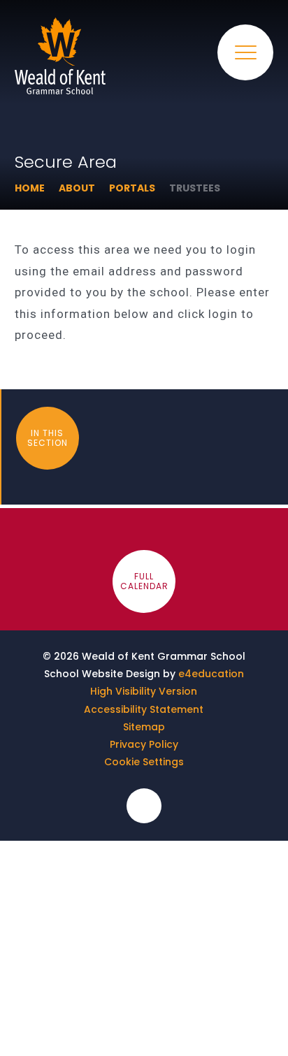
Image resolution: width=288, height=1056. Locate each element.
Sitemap (144, 727)
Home (30, 188)
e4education (211, 674)
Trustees (194, 188)
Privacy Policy (144, 744)
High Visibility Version (143, 691)
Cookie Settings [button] (144, 762)
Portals (132, 188)
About (77, 188)
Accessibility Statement (143, 709)
